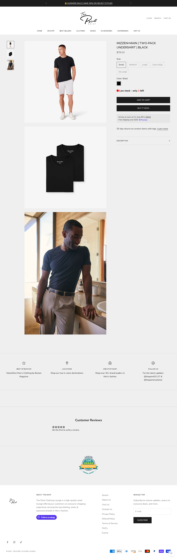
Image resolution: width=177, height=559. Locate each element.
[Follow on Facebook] (7, 542)
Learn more (162, 128)
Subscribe (142, 520)
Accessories (106, 31)
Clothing (80, 31)
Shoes (93, 31)
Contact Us (107, 509)
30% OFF (50, 31)
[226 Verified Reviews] (88, 475)
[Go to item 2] (10, 54)
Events (105, 532)
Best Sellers (65, 31)
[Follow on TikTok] (21, 542)
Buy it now (143, 108)
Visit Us (136, 31)
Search (105, 495)
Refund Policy (108, 518)
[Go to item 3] (10, 65)
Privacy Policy (108, 514)
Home (39, 31)
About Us (106, 499)
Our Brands (122, 31)
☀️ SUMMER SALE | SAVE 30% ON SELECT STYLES (88, 3)
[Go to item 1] (10, 44)
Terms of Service (110, 523)
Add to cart (143, 100)
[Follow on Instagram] (14, 542)
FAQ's (105, 528)
